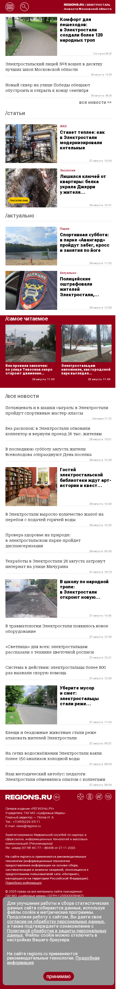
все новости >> (95, 102)
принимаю (59, 976)
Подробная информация (23, 883)
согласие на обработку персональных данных (55, 921)
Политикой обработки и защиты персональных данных (56, 933)
